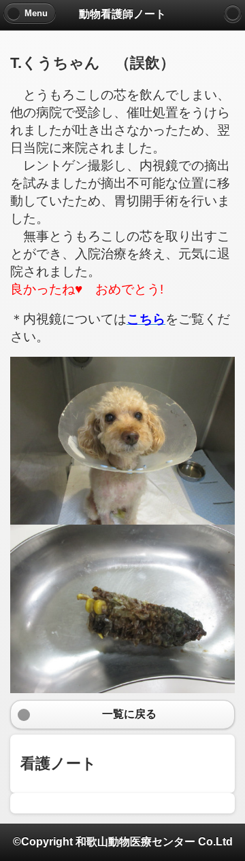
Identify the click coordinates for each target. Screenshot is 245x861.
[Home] (233, 13)
